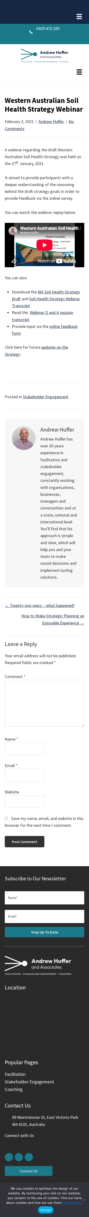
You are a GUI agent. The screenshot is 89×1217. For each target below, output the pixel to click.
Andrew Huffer (51, 121)
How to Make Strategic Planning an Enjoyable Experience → (52, 619)
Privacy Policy (72, 1202)
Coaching (14, 1089)
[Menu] (79, 16)
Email (11, 765)
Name (11, 739)
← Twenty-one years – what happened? (40, 605)
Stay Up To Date (44, 932)
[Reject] (83, 1199)
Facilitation (15, 1074)
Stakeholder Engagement (45, 396)
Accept (45, 1210)
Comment (15, 676)
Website (12, 792)
